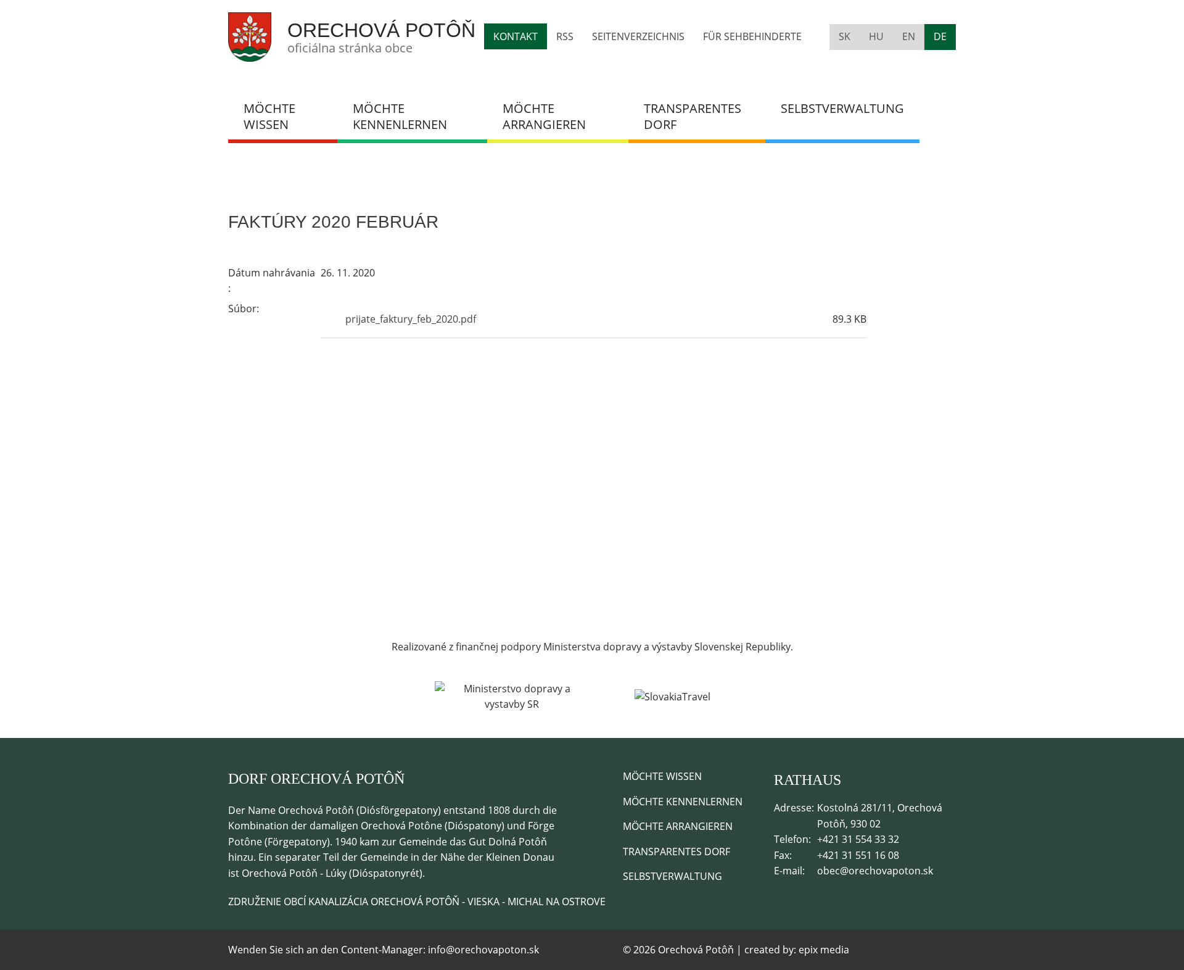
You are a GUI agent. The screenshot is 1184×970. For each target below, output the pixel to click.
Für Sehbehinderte (752, 36)
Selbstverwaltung (842, 108)
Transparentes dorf (692, 116)
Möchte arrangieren (544, 116)
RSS (565, 36)
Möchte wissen (269, 116)
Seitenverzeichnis (638, 36)
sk (844, 36)
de (940, 36)
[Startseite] (249, 53)
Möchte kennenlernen (400, 116)
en (908, 36)
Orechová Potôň (381, 30)
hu (876, 36)
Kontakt (515, 36)
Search (937, 109)
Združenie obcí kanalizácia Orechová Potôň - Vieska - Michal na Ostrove (417, 901)
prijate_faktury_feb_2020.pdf (410, 319)
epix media (824, 949)
